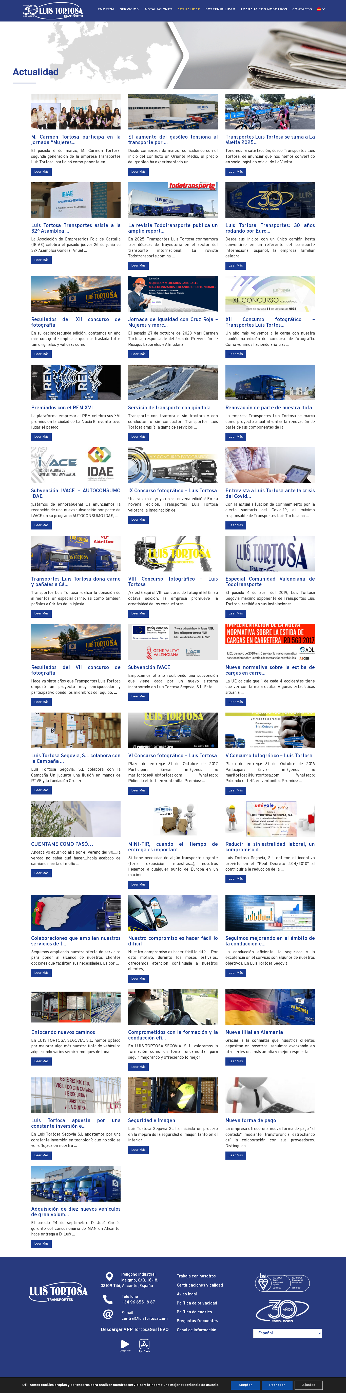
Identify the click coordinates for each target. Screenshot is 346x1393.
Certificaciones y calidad (200, 1285)
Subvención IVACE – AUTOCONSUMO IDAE (76, 494)
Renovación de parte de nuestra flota (268, 408)
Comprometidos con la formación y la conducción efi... (173, 1035)
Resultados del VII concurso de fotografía (76, 671)
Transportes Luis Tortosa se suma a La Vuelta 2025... (270, 140)
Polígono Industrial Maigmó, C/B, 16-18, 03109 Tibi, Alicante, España (129, 1280)
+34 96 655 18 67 (138, 1302)
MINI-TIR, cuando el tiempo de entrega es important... (173, 847)
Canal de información (196, 1330)
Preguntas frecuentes (197, 1321)
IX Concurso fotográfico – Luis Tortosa (172, 491)
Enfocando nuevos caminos (63, 1032)
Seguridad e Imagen (151, 1121)
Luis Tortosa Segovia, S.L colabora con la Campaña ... (76, 759)
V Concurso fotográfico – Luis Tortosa (268, 756)
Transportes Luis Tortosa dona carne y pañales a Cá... (76, 582)
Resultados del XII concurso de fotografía (76, 323)
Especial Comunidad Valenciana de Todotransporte (270, 582)
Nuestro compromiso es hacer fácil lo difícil (173, 941)
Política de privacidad (197, 1303)
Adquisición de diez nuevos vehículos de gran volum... (76, 1212)
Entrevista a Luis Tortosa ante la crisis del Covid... (270, 494)
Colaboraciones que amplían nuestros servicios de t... (76, 941)
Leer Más (41, 172)
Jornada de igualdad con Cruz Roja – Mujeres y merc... (173, 323)
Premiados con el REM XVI (62, 408)
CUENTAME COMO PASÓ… (62, 844)
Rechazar (277, 1385)
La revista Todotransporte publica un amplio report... (173, 229)
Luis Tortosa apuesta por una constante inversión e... (76, 1124)
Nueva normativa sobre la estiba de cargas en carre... (270, 671)
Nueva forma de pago (250, 1121)
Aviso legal (187, 1294)
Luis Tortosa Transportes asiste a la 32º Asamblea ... (76, 229)
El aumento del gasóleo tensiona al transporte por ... (173, 140)
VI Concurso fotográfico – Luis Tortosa (172, 756)
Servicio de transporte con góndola (169, 408)
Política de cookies (194, 1312)
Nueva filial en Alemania (254, 1032)
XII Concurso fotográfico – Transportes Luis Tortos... (270, 323)
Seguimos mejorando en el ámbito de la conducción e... (270, 941)
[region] (173, 55)
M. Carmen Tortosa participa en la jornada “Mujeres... (76, 140)
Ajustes (308, 1385)
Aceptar (245, 1385)
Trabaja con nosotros (196, 1276)
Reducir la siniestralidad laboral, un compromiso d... (270, 847)
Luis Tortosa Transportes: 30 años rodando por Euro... (270, 229)
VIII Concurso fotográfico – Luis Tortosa (173, 582)
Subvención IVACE (149, 668)
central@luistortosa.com (145, 1318)
